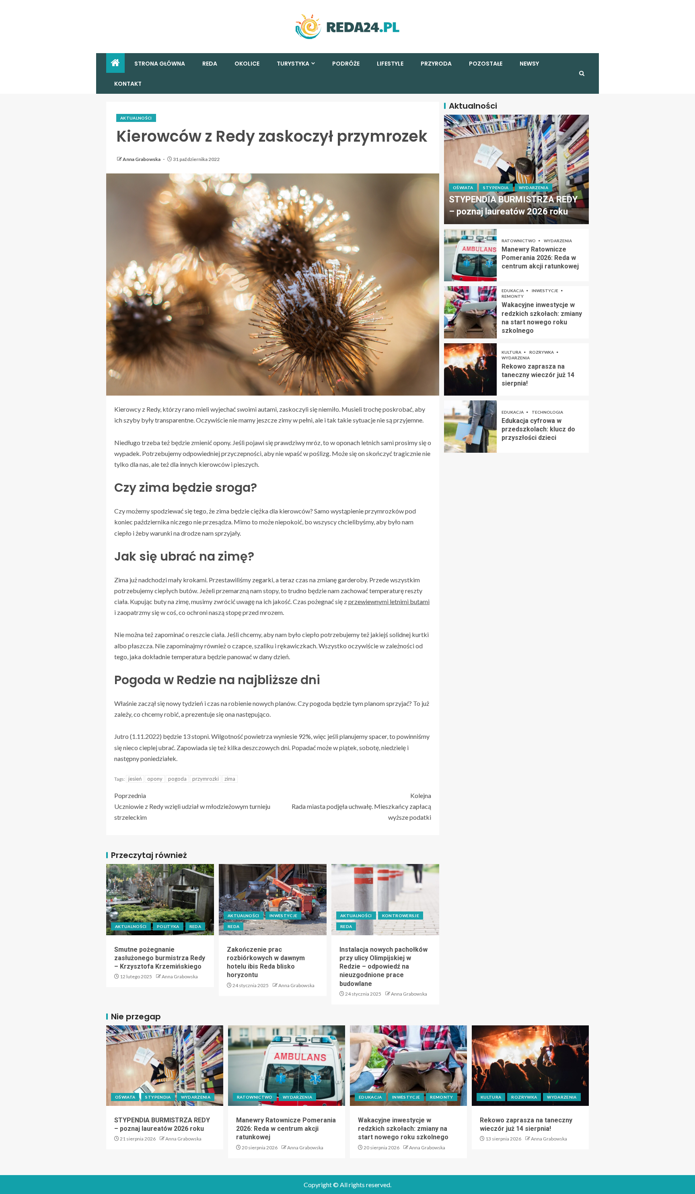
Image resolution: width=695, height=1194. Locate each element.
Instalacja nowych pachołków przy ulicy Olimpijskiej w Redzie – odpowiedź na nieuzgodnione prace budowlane (383, 967)
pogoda (177, 778)
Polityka (168, 926)
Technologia (547, 412)
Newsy (529, 64)
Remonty (513, 296)
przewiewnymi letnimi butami (389, 601)
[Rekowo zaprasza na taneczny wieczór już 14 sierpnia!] (470, 369)
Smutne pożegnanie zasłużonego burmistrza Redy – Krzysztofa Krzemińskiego (159, 958)
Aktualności (136, 117)
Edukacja (513, 290)
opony (154, 778)
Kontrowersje (400, 915)
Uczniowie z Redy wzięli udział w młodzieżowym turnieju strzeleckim (192, 806)
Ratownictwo (519, 240)
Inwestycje (283, 915)
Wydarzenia (534, 188)
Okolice (246, 64)
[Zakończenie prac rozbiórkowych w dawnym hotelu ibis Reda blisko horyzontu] (273, 899)
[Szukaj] (582, 73)
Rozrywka (542, 352)
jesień (135, 778)
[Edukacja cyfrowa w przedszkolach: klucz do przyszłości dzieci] (470, 426)
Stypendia (495, 188)
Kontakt (128, 84)
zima (229, 778)
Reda (209, 64)
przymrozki (205, 778)
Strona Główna (159, 64)
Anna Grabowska (142, 159)
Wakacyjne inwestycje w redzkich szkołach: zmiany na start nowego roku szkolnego (403, 1128)
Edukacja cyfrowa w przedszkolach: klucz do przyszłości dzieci (538, 429)
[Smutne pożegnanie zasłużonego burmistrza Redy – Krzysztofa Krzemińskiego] (160, 899)
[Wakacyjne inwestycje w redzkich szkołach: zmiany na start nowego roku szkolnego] (470, 312)
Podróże (346, 64)
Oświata (463, 188)
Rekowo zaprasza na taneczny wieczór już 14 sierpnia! (538, 375)
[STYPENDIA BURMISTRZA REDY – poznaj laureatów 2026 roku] (516, 169)
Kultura (512, 352)
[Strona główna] (115, 63)
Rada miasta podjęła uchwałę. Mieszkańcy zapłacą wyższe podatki (361, 806)
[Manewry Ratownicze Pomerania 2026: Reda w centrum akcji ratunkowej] (470, 255)
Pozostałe (485, 64)
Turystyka (293, 64)
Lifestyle (390, 64)
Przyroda (436, 64)
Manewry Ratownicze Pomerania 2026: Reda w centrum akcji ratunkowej (540, 257)
